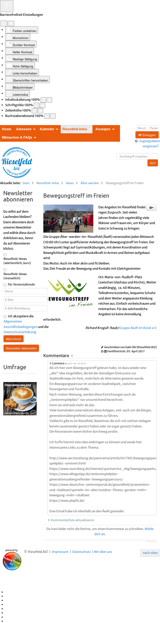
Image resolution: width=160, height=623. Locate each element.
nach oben (150, 553)
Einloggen (149, 135)
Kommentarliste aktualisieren (72, 520)
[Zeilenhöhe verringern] (34, 110)
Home (6, 129)
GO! (153, 163)
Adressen (23, 129)
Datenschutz (81, 552)
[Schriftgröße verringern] (36, 105)
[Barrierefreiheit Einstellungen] (6, 6)
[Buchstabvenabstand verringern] (47, 116)
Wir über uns (103, 552)
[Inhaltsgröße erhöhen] (49, 100)
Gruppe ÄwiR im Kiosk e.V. (138, 328)
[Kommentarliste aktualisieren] (72, 356)
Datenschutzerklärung (20, 332)
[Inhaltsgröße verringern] (43, 100)
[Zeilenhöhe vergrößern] (40, 110)
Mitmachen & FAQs (17, 137)
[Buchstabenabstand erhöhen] (53, 116)
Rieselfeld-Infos (74, 129)
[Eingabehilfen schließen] (11, 23)
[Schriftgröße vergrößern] (42, 105)
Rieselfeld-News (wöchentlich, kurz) (17, 261)
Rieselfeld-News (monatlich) (15, 276)
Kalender (47, 129)
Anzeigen (102, 129)
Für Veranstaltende (21, 284)
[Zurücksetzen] (3, 23)
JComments (151, 541)
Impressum (60, 552)
